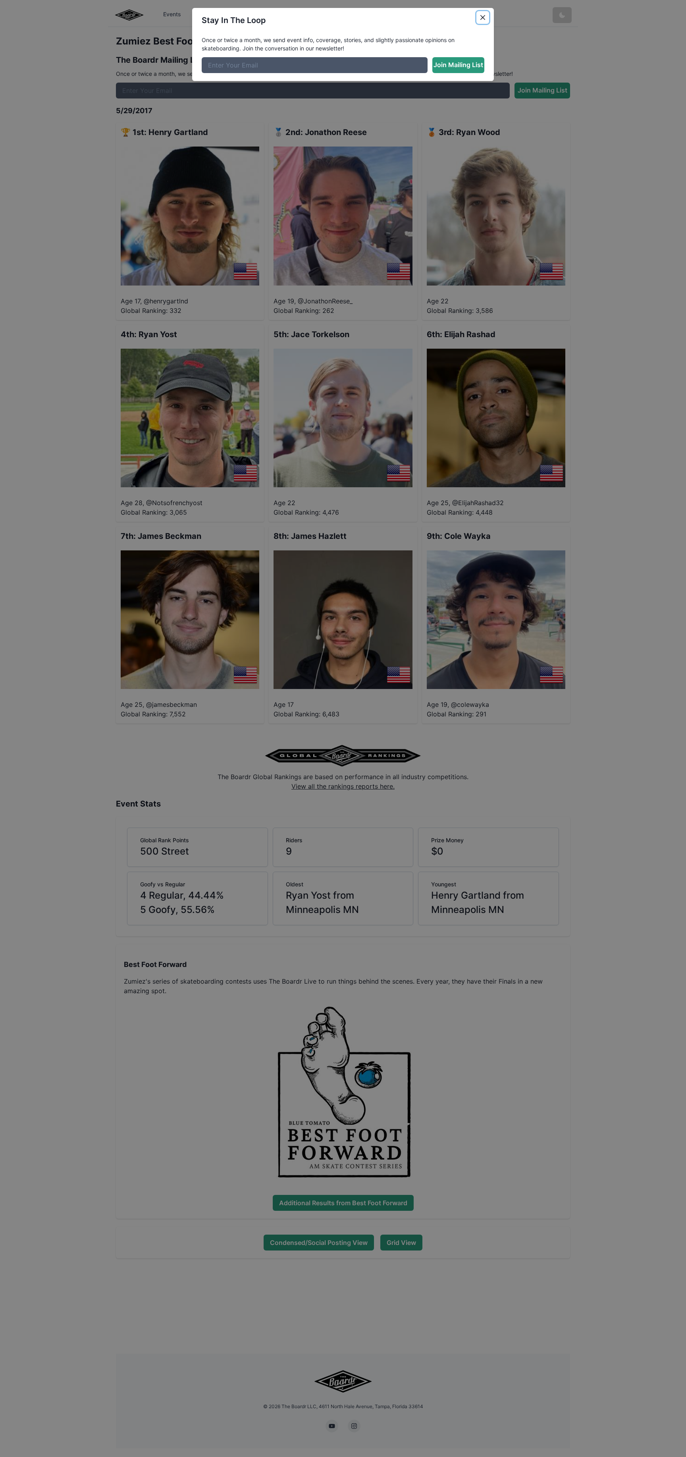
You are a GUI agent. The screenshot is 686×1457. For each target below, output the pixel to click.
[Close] (482, 17)
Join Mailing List (458, 65)
